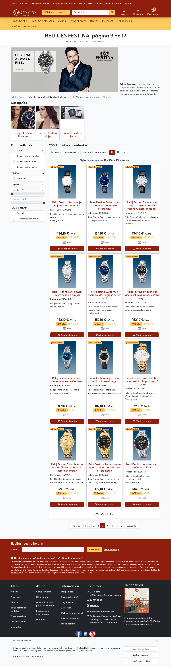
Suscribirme (94, 549)
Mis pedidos (67, 591)
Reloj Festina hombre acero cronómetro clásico (142, 465)
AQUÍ (42, 656)
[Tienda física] (136, 600)
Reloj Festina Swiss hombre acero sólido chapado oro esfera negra (104, 467)
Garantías (41, 619)
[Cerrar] (157, 640)
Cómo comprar (43, 591)
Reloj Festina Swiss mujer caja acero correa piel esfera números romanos (142, 205)
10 (108, 525)
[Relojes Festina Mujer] (47, 117)
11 (112, 525)
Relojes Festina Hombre (23, 134)
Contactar (117, 3)
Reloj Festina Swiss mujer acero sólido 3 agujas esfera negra (142, 295)
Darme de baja (111, 549)
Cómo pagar (42, 597)
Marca (15, 173)
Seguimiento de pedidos (64, 3)
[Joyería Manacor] (25, 12)
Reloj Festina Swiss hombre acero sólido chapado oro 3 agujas (142, 381)
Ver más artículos (104, 514)
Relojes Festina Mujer (48, 134)
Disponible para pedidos (28, 218)
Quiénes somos (103, 3)
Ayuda (127, 3)
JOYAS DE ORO (19, 21)
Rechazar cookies (141, 655)
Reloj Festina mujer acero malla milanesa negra (105, 379)
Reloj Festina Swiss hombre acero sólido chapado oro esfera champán (67, 467)
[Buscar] (112, 12)
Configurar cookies (141, 661)
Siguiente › (132, 525)
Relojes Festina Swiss (73, 134)
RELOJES (94, 21)
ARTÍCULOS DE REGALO (24, 26)
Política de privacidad (70, 558)
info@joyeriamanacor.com (126, 570)
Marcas (46, 3)
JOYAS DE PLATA (77, 21)
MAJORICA (107, 21)
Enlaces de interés (70, 597)
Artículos (23, 3)
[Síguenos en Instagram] (92, 633)
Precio (15, 185)
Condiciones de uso (45, 558)
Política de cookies (70, 618)
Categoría (17, 150)
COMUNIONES (124, 21)
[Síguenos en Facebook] (78, 633)
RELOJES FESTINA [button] (95, 41)
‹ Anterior (76, 525)
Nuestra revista (86, 3)
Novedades (35, 3)
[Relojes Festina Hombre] (23, 117)
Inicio (14, 3)
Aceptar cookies (141, 649)
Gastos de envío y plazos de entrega (45, 604)
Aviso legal (66, 607)
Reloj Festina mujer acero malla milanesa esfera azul (67, 379)
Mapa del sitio (68, 623)
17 (121, 525)
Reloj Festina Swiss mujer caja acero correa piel (67, 204)
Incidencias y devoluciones (42, 612)
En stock (20, 213)
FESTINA (20, 178)
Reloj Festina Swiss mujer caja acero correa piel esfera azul (104, 205)
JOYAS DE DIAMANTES (42, 21)
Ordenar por (65, 152)
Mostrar (94, 152)
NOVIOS (61, 21)
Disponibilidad (19, 208)
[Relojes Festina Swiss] (72, 112)
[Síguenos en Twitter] (85, 633)
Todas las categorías (56, 12)
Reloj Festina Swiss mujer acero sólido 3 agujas (67, 293)
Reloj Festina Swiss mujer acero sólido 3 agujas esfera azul (104, 295)
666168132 (94, 605)
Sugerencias (67, 602)
